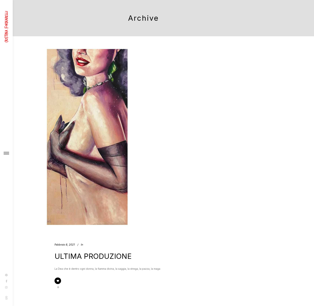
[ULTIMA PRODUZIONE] (87, 136)
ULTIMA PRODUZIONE (93, 256)
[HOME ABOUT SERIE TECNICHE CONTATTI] (6, 153)
